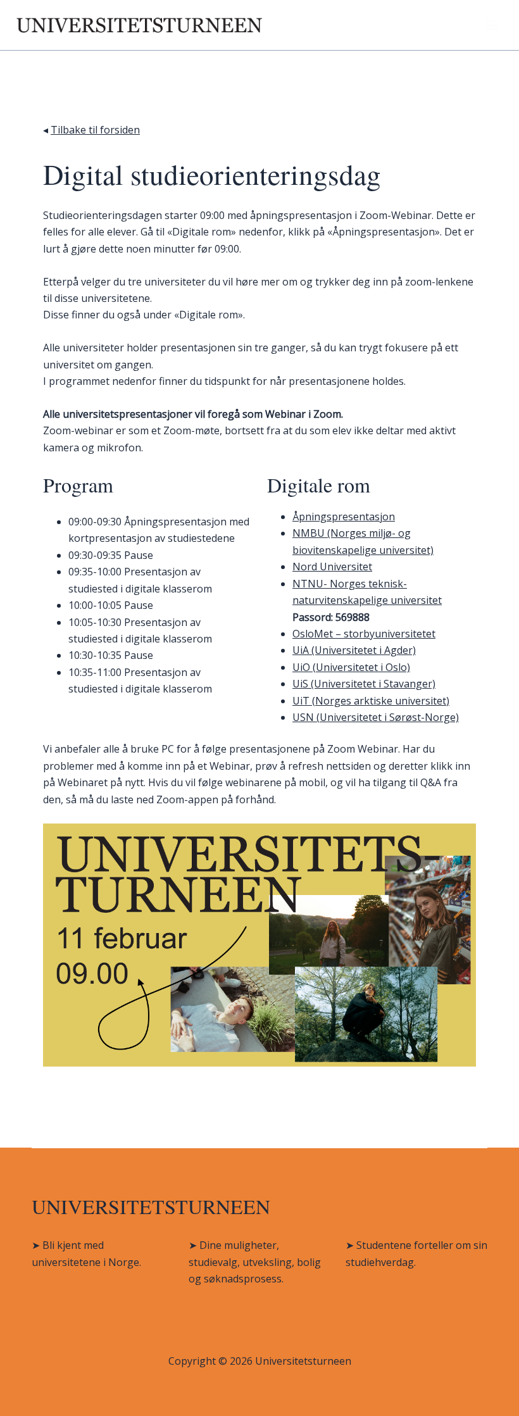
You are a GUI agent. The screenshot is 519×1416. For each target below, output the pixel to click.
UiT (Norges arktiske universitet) (370, 701)
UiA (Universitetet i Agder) (354, 650)
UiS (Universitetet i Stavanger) (363, 684)
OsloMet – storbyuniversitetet (363, 634)
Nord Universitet (332, 566)
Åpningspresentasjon (343, 516)
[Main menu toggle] (491, 25)
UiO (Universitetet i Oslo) (351, 667)
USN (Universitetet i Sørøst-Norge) (375, 717)
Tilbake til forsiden (95, 130)
